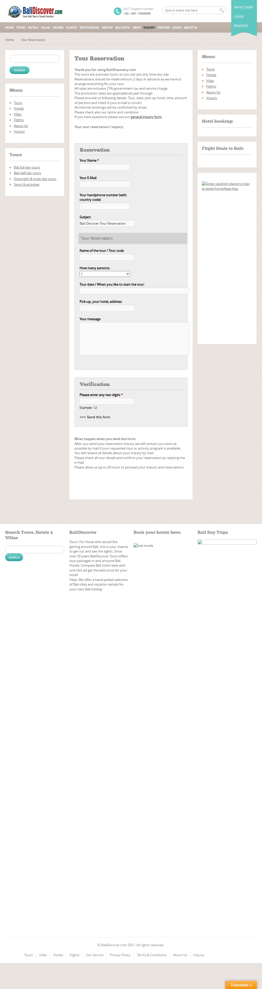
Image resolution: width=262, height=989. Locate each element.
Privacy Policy (120, 955)
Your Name (89, 160)
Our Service (94, 955)
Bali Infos (122, 27)
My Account (243, 7)
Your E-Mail (88, 177)
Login (238, 16)
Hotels (33, 27)
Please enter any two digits (101, 394)
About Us (190, 27)
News (137, 27)
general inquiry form (146, 116)
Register (241, 26)
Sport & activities (26, 184)
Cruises (57, 27)
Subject (85, 217)
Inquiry (149, 27)
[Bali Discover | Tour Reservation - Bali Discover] (34, 11)
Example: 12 (88, 408)
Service (107, 27)
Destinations (89, 27)
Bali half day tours (27, 173)
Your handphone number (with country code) (103, 197)
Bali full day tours (27, 167)
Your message (90, 319)
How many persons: (95, 268)
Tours (20, 27)
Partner (163, 27)
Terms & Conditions (152, 955)
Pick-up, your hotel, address (101, 301)
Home (9, 27)
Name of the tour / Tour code (102, 250)
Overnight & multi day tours (35, 178)
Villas (45, 27)
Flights (71, 27)
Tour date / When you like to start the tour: (112, 284)
